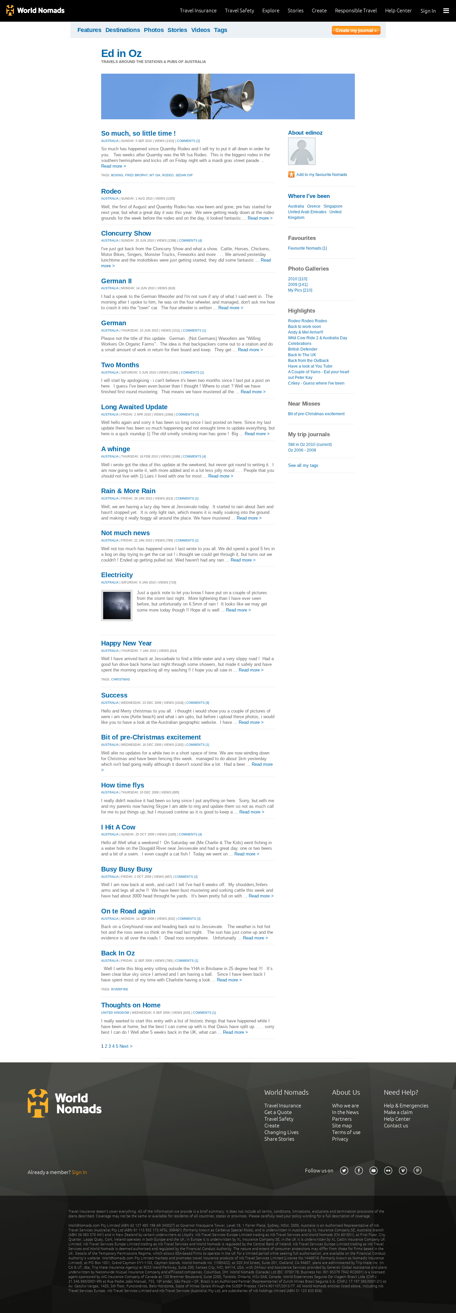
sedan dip (184, 175)
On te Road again (128, 911)
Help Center (398, 10)
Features (89, 30)
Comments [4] (190, 240)
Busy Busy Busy (126, 869)
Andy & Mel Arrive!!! (305, 332)
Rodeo (111, 191)
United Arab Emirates (307, 212)
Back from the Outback (308, 360)
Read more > (113, 166)
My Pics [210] (300, 290)
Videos (200, 30)
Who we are (345, 1105)
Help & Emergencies (406, 1105)
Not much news (125, 533)
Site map (342, 1125)
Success (114, 695)
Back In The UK (302, 355)
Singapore (333, 206)
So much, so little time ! (138, 133)
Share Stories (279, 1139)
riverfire (119, 989)
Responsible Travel (356, 10)
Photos (154, 30)
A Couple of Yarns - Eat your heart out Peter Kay (318, 375)
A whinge (115, 449)
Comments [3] (189, 918)
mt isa (155, 175)
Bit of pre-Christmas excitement (151, 737)
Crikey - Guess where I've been (316, 383)
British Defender (302, 349)
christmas (120, 679)
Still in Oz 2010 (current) (310, 444)
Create (319, 10)
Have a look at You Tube (310, 366)
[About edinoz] (301, 163)
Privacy (340, 1139)
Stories (295, 10)
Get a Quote (278, 1112)
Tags (220, 30)
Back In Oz (118, 953)
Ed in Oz (121, 53)
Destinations (122, 30)
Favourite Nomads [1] (307, 248)
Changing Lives (281, 1132)
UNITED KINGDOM (115, 1012)
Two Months (120, 365)
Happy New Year (126, 643)
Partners (342, 1119)
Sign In (428, 11)
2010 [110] (297, 279)
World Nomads (35, 11)
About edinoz (305, 133)
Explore (270, 10)
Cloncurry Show (126, 233)
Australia (296, 206)
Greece (313, 206)
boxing (117, 175)
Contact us (396, 1125)
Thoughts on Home (131, 1005)
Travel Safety (239, 10)
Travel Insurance (198, 10)
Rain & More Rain (128, 491)
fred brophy (136, 175)
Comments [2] (188, 141)
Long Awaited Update (134, 407)
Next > (126, 1046)
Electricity (117, 575)
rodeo (168, 175)
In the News (345, 1112)
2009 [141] (297, 284)
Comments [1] (194, 330)
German (113, 323)
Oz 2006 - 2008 (302, 450)
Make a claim (398, 1112)
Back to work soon (304, 326)
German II (116, 281)
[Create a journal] (356, 31)
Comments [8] (197, 702)
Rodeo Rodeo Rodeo (307, 321)
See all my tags (303, 465)
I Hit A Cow (118, 827)
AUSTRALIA (110, 141)
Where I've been (309, 196)
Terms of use (346, 1132)
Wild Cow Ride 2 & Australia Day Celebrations (317, 341)
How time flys (122, 785)
